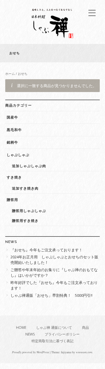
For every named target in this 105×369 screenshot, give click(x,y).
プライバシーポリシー (62, 334)
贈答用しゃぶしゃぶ (29, 211)
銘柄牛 (12, 142)
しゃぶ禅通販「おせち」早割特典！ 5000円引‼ (51, 295)
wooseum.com (84, 352)
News (30, 334)
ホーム (10, 73)
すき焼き (14, 177)
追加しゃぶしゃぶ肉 (29, 166)
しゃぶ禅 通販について (54, 327)
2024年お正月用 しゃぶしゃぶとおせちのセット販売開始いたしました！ (54, 260)
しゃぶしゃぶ (18, 155)
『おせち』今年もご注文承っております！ (46, 250)
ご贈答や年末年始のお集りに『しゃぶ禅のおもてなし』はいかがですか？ (54, 272)
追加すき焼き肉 (25, 188)
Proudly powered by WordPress (30, 352)
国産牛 (12, 117)
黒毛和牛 (14, 130)
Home (21, 327)
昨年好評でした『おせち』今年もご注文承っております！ (54, 285)
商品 (85, 327)
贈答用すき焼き (25, 221)
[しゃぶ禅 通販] (52, 36)
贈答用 (12, 200)
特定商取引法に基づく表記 (53, 340)
